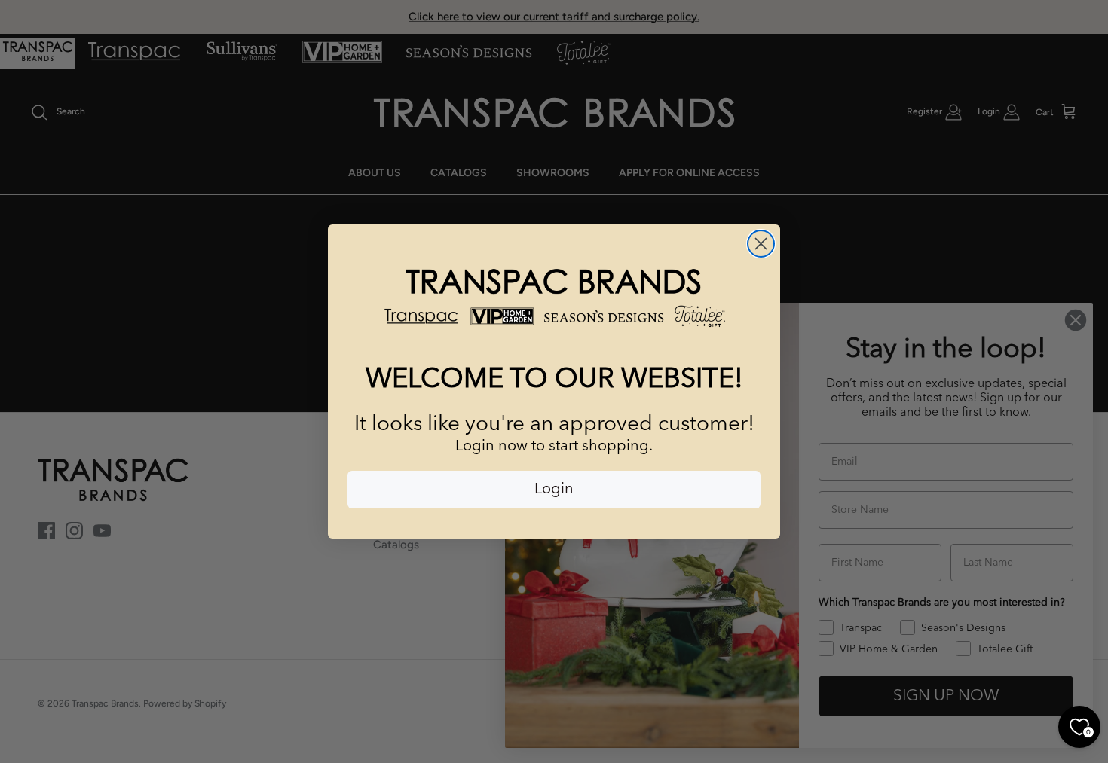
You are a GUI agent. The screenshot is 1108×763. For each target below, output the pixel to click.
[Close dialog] (761, 243)
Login (554, 489)
